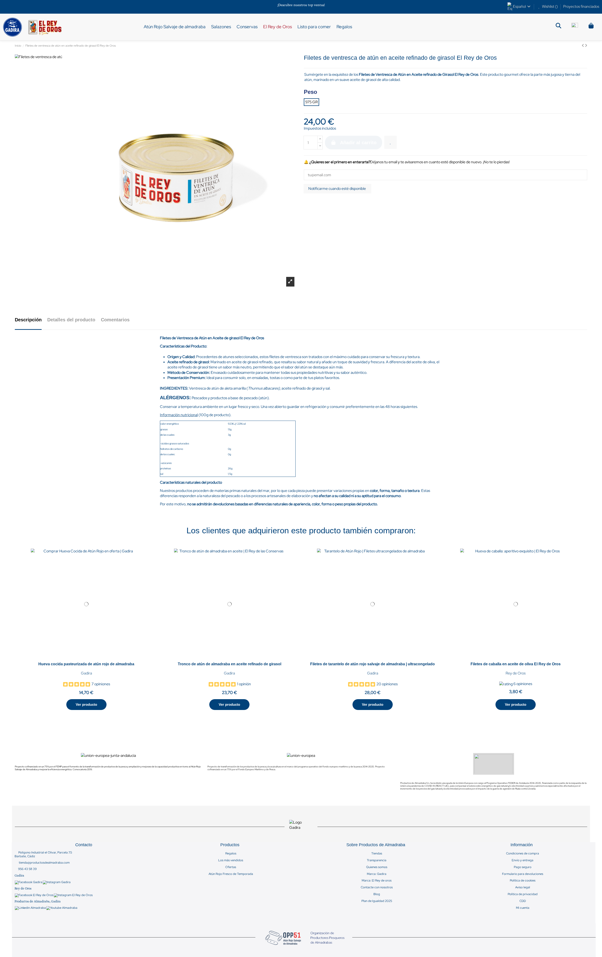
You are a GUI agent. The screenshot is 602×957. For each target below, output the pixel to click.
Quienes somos (376, 867)
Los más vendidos (230, 860)
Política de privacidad (523, 894)
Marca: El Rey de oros (377, 880)
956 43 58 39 (27, 869)
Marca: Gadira (376, 874)
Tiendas (376, 853)
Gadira (86, 673)
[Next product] (586, 45)
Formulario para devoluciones (522, 874)
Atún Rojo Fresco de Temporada (231, 874)
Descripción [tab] (28, 319)
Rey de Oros (516, 673)
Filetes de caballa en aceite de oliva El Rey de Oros (516, 664)
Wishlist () (549, 6)
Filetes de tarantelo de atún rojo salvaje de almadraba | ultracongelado (372, 664)
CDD (522, 901)
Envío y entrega (522, 860)
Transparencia (376, 860)
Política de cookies (522, 880)
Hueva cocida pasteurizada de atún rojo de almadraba (86, 664)
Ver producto (86, 704)
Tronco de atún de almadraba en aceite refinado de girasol (229, 664)
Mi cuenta (522, 907)
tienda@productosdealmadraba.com (44, 863)
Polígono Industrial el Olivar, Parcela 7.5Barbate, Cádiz (43, 854)
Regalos (230, 853)
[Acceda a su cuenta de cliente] (574, 27)
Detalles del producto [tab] (71, 319)
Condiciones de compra (522, 853)
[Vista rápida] (88, 658)
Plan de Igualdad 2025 (376, 901)
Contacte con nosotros (377, 887)
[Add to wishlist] (390, 142)
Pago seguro (522, 867)
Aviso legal (522, 887)
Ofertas (230, 867)
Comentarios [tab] (115, 319)
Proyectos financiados (581, 6)
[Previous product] (583, 45)
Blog (376, 894)
